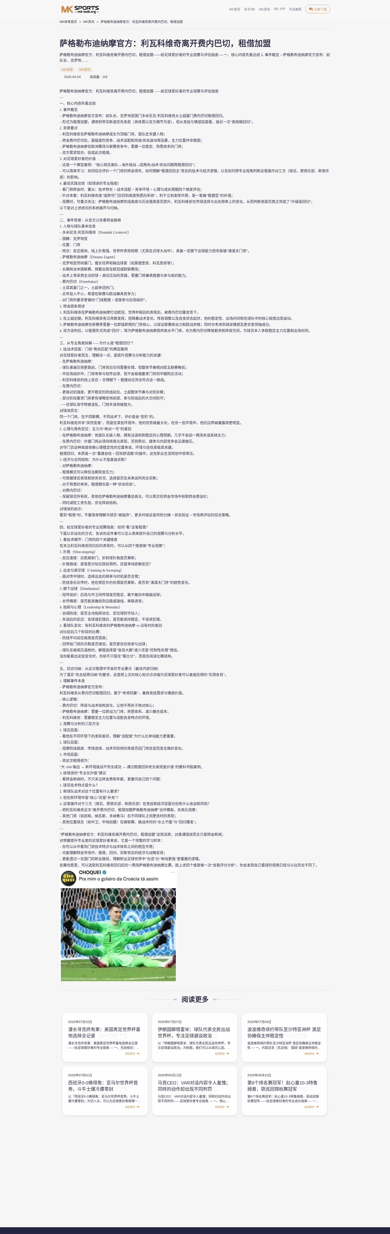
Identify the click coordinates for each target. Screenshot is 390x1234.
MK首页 (234, 9)
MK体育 (67, 69)
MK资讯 (264, 9)
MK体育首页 (68, 21)
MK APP (279, 9)
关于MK (249, 9)
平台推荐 (295, 9)
